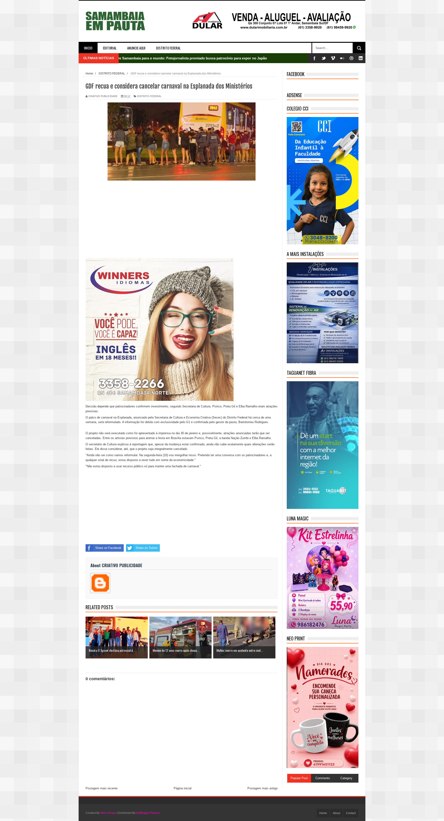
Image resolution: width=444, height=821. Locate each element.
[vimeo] (333, 58)
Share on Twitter (146, 548)
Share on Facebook (108, 548)
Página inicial (182, 788)
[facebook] (314, 58)
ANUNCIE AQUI (136, 47)
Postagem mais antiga (262, 788)
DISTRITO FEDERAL (168, 47)
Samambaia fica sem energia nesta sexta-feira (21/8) (158, 58)
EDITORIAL (110, 47)
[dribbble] (351, 58)
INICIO (88, 47)
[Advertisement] (182, 219)
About (336, 813)
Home (323, 813)
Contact (351, 813)
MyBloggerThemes (148, 813)
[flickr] (342, 58)
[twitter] (323, 58)
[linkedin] (360, 58)
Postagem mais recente (101, 788)
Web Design (108, 813)
